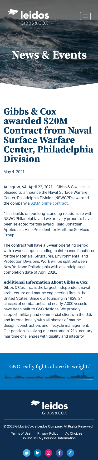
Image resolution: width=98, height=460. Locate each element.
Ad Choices (73, 433)
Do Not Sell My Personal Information (48, 438)
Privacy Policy (47, 433)
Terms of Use (20, 433)
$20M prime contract (49, 203)
